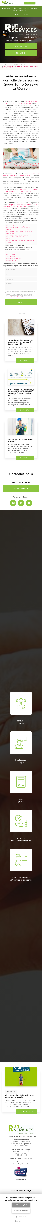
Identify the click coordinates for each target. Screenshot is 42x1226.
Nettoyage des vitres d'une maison (20, 440)
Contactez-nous (21, 46)
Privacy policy (21, 1221)
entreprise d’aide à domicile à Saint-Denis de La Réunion (21, 175)
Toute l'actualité (26, 1112)
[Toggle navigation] (39, 3)
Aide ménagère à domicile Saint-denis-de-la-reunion (20, 1096)
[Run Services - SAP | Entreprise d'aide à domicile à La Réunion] (7, 3)
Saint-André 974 (10, 255)
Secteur (10, 65)
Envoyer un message (21, 489)
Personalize (21, 1217)
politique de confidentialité (15, 296)
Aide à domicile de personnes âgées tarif (17, 226)
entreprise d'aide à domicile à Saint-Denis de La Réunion (21, 102)
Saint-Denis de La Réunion (21, 65)
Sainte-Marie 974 (11, 260)
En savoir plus (25, 361)
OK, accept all (22, 1205)
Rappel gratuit (30, 3)
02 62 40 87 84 (23, 482)
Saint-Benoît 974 (10, 256)
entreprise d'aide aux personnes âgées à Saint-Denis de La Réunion (21, 206)
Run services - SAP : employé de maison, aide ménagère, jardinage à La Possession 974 (21, 393)
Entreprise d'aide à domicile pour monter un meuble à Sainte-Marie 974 (20, 342)
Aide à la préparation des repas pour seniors (18, 235)
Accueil (16, 14)
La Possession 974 (11, 253)
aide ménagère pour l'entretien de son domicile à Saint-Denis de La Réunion (21, 190)
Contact (25, 14)
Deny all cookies (21, 1211)
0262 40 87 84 (21, 53)
